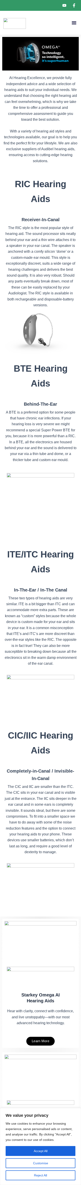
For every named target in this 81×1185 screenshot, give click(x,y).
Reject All (40, 1175)
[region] (40, 1146)
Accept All (40, 1151)
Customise (40, 1163)
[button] (74, 23)
